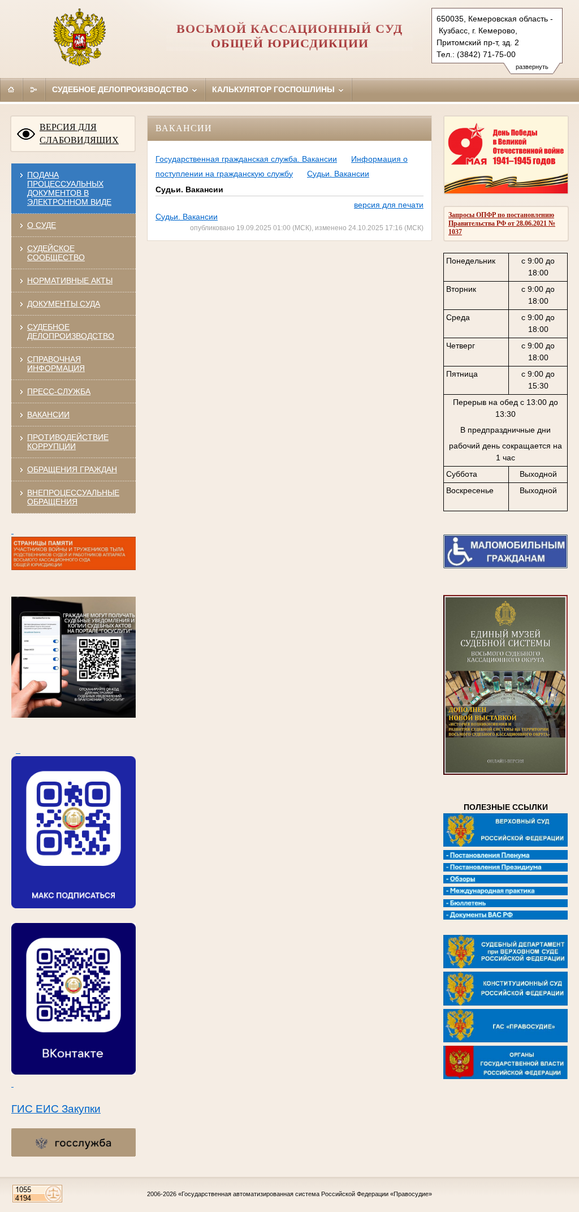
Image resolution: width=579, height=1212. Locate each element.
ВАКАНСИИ (48, 414)
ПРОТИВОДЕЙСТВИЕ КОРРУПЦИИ (68, 442)
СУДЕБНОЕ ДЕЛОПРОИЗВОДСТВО (70, 331)
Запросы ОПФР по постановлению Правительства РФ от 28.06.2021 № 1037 (501, 223)
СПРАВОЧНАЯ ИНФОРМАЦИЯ (56, 364)
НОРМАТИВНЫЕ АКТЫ (70, 280)
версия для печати (389, 204)
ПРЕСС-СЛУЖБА (58, 391)
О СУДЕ (41, 225)
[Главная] (11, 89)
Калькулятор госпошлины (274, 89)
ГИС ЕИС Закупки (56, 1109)
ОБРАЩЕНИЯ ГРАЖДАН (72, 469)
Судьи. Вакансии (338, 173)
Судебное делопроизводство (121, 89)
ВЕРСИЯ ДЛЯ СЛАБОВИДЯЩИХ (79, 133)
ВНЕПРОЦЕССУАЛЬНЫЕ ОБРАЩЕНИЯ (73, 497)
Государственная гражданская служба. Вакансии (246, 158)
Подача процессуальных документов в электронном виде (69, 188)
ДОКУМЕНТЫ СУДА (63, 303)
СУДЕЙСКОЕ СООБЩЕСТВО (56, 253)
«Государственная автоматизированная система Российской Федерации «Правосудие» (305, 1194)
